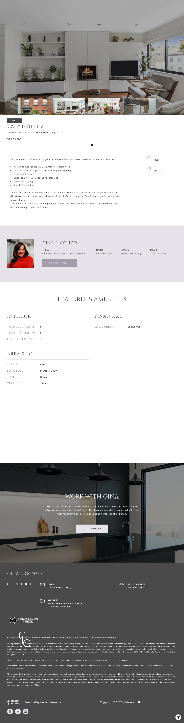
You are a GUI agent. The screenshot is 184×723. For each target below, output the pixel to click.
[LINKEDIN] (18, 711)
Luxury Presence (51, 702)
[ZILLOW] (25, 711)
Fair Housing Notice (17, 637)
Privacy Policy (133, 702)
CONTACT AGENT (59, 262)
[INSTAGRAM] (10, 711)
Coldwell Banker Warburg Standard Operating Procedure (58, 637)
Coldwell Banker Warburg (103, 637)
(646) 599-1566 (103, 253)
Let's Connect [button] (92, 528)
